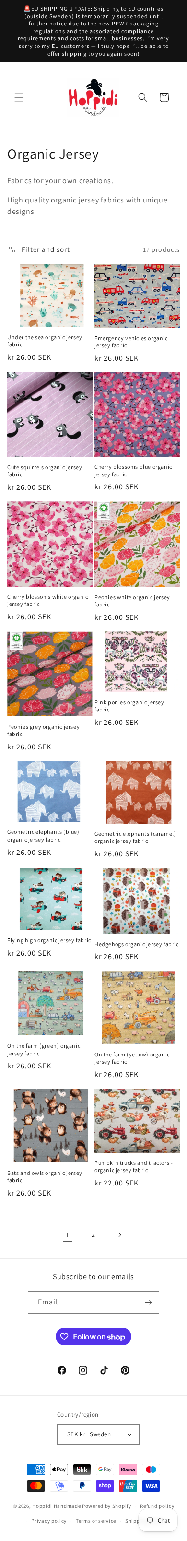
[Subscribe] (148, 1302)
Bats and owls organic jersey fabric (44, 1176)
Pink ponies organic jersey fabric (129, 706)
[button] (19, 97)
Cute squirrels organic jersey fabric (44, 470)
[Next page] (119, 1234)
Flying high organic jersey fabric (49, 940)
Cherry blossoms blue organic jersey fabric (133, 470)
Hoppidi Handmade (56, 1506)
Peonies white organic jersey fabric (132, 600)
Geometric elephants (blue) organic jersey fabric (43, 835)
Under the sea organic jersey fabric (44, 340)
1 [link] (68, 1234)
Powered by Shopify (106, 1506)
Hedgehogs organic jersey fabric (136, 944)
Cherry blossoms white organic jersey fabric (47, 600)
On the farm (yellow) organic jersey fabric (132, 1058)
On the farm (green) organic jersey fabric (43, 1049)
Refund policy (157, 1506)
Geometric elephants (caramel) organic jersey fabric (135, 837)
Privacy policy (49, 1520)
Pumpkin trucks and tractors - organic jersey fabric (133, 1166)
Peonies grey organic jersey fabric (43, 730)
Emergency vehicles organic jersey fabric (131, 341)
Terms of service (96, 1520)
